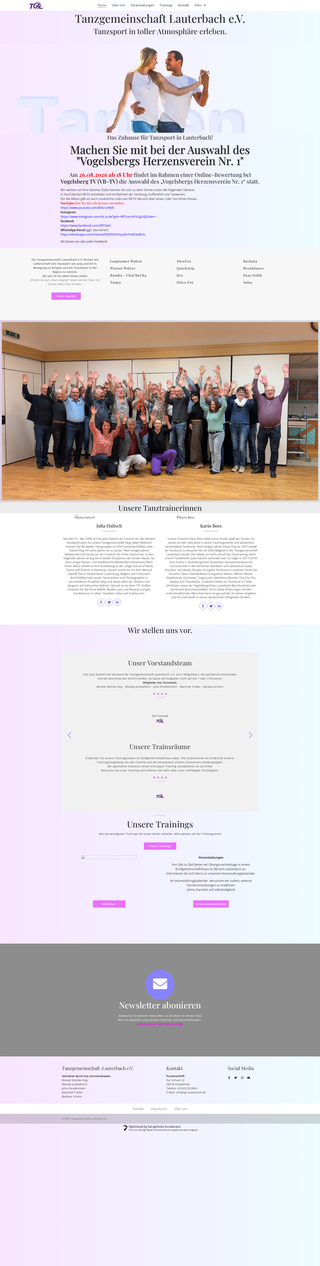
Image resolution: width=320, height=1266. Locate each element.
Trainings (166, 5)
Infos (198, 5)
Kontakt (183, 5)
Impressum (159, 1109)
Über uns (118, 5)
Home (102, 5)
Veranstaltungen (142, 5)
